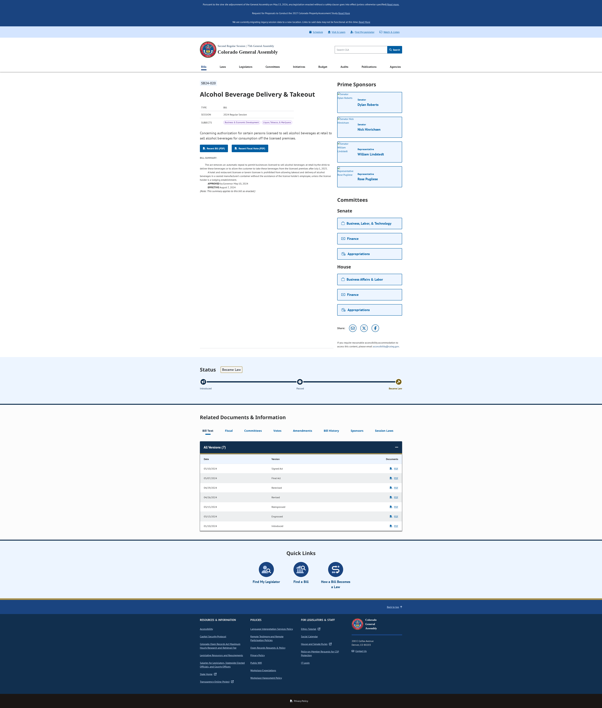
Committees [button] (273, 67)
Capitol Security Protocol (213, 636)
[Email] (352, 328)
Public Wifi (256, 662)
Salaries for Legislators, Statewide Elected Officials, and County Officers (222, 664)
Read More (344, 13)
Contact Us (361, 651)
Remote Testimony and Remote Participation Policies (266, 638)
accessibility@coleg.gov (386, 346)
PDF (396, 468)
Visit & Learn (338, 32)
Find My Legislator (364, 32)
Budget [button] (322, 67)
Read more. (393, 4)
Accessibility (206, 629)
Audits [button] (344, 67)
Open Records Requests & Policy (267, 647)
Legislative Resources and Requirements (221, 655)
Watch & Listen (391, 32)
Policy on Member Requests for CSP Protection (320, 653)
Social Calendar (309, 636)
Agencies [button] (395, 67)
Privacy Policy (257, 655)
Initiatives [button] (299, 67)
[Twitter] (364, 328)
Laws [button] (223, 67)
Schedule (318, 32)
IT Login (305, 662)
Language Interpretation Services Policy (271, 629)
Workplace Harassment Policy (266, 677)
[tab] (208, 431)
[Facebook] (375, 328)
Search (396, 49)
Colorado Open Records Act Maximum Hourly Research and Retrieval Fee (220, 645)
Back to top (393, 607)
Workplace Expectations (263, 670)
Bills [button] (203, 67)
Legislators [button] (245, 67)
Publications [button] (369, 67)
